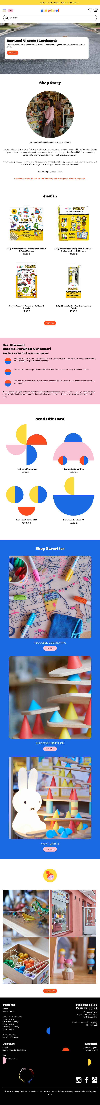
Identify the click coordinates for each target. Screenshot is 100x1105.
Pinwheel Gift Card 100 (26, 520)
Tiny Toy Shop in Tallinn (26, 1091)
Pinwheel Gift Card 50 (73, 520)
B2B (50, 1094)
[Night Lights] (50, 839)
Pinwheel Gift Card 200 (27, 469)
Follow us (50, 991)
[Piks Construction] (50, 738)
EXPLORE (12, 53)
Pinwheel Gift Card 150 (73, 469)
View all (50, 323)
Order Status (91, 1050)
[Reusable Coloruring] (50, 638)
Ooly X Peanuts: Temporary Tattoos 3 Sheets (26, 307)
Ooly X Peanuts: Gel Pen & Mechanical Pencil (73, 307)
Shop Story (9, 1091)
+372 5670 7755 (10, 1058)
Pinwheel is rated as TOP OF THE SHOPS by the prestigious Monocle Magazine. (50, 179)
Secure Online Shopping (85, 1091)
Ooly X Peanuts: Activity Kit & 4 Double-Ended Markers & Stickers (73, 250)
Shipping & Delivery (64, 1091)
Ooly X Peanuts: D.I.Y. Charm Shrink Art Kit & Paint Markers (26, 250)
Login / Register (90, 1048)
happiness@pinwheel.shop (14, 1050)
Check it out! (91, 1025)
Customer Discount (46, 1091)
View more (50, 648)
